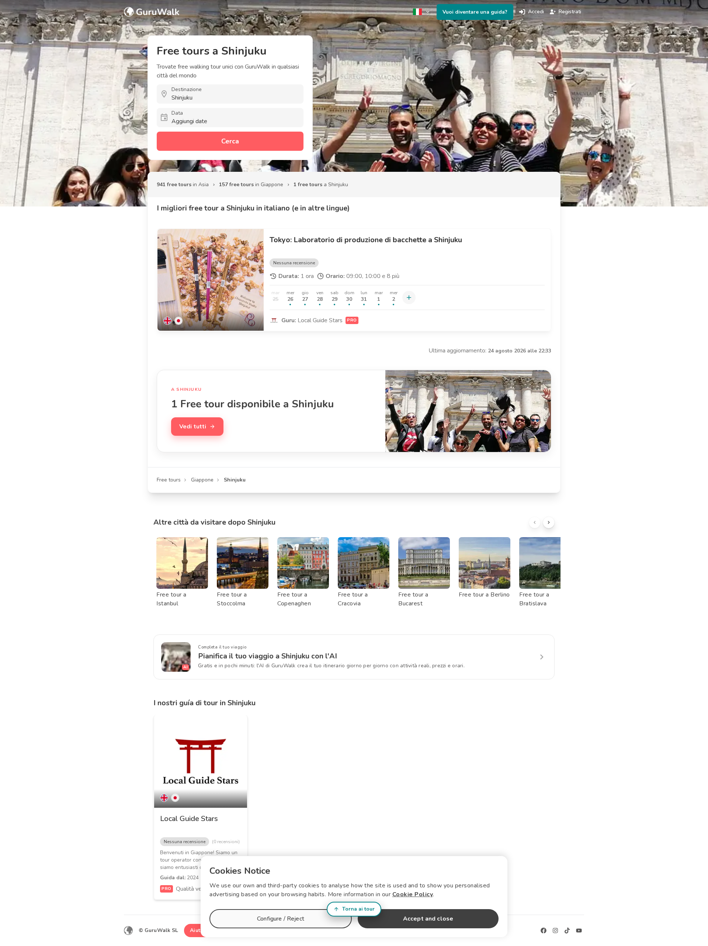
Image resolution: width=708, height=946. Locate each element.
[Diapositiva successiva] (549, 522)
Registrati (570, 11)
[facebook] (543, 930)
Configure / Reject (280, 919)
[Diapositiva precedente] (535, 522)
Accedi (536, 11)
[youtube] (579, 930)
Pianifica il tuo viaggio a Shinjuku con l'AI (267, 656)
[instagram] (555, 930)
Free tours (169, 479)
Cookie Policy (412, 894)
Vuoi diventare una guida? (474, 11)
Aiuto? (198, 930)
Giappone (202, 479)
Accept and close (428, 919)
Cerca (230, 141)
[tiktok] (567, 930)
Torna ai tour (358, 908)
